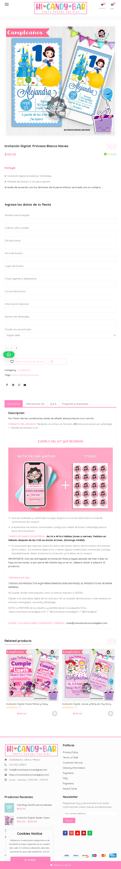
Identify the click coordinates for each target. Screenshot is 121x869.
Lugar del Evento (14, 265)
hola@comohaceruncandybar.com (28, 769)
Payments (68, 773)
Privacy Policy (70, 752)
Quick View (34, 704)
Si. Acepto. (30, 859)
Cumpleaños (24, 370)
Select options (55, 713)
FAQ (65, 778)
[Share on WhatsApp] (19, 385)
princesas (33, 374)
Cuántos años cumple (17, 227)
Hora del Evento (14, 253)
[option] (60, 81)
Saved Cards (70, 788)
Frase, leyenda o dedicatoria (20, 278)
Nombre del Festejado (17, 215)
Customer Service (73, 762)
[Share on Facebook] (7, 385)
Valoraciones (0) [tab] (35, 403)
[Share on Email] (24, 385)
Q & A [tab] (53, 403)
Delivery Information (74, 767)
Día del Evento (13, 240)
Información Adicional (17, 303)
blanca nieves (19, 374)
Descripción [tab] (13, 403)
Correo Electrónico (15, 291)
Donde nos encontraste (18, 329)
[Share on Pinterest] (13, 385)
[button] (113, 134)
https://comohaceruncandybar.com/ (29, 774)
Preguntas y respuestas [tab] (75, 403)
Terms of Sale (70, 757)
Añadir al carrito (62, 865)
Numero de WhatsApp (17, 316)
